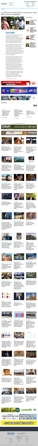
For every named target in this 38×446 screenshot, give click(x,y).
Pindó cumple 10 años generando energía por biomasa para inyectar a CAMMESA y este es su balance (31, 305)
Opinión (19, 440)
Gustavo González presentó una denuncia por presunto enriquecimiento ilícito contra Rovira (19, 245)
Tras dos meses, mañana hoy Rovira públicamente (30, 223)
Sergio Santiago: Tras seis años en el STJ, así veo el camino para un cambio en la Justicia (6, 380)
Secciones (3, 9)
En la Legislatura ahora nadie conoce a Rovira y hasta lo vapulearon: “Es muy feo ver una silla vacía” (19, 343)
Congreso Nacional (18, 438)
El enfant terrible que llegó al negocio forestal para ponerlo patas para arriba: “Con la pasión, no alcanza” (7, 186)
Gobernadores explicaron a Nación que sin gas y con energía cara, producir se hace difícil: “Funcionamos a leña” (19, 381)
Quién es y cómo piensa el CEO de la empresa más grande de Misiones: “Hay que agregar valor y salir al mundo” (31, 206)
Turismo (27, 441)
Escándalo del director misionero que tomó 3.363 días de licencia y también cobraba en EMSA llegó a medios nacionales (6, 344)
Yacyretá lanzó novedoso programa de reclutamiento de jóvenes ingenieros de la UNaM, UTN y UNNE (19, 167)
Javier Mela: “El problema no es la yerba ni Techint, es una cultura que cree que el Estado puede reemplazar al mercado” (18, 113)
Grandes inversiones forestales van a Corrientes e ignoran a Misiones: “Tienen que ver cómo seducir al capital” (19, 186)
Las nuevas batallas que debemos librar (31, 113)
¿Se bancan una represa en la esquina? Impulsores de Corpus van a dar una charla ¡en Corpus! (7, 266)
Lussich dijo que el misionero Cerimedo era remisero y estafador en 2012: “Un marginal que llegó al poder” (19, 205)
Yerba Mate (10, 442)
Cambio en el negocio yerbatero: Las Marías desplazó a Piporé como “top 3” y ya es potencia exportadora (6, 304)
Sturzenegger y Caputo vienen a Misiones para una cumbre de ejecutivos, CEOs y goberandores (31, 265)
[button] (36, 105)
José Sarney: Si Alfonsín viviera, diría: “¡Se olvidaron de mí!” (6, 113)
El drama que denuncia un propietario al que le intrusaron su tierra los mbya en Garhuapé (31, 283)
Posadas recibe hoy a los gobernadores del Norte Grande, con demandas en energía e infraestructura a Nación (7, 400)
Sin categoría (10, 441)
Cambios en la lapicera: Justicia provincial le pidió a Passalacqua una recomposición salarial (7, 284)
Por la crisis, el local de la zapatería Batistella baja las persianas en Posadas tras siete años (19, 224)
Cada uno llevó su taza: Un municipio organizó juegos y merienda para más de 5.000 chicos (31, 399)
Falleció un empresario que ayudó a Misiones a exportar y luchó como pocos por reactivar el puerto (7, 245)
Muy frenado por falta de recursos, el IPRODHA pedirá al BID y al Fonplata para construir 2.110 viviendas (31, 150)
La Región (11, 439)
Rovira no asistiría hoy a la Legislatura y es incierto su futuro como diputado (31, 362)
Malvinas (19, 439)
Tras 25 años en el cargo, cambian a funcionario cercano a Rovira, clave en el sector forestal (31, 186)
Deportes (27, 438)
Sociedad (19, 441)
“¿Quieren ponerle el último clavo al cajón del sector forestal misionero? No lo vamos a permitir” (30, 168)
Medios (27, 439)
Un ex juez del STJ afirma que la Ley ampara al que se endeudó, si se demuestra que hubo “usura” (18, 150)
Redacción (17, 118)
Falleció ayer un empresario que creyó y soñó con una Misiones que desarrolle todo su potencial (18, 265)
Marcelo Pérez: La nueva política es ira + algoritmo (18, 304)
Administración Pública (9, 438)
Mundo (11, 440)
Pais (26, 440)
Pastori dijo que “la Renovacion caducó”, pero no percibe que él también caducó (6, 149)
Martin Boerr (22, 433)
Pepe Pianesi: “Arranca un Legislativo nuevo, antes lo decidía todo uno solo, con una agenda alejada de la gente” (19, 362)
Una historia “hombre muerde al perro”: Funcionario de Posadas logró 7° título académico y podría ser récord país (31, 380)
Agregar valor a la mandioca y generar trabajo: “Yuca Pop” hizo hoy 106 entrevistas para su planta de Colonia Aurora (30, 325)
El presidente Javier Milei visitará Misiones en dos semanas (7, 203)
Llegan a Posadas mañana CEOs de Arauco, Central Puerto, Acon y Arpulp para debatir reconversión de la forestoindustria (31, 246)
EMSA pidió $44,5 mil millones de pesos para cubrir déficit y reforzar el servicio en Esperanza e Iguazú (7, 168)
